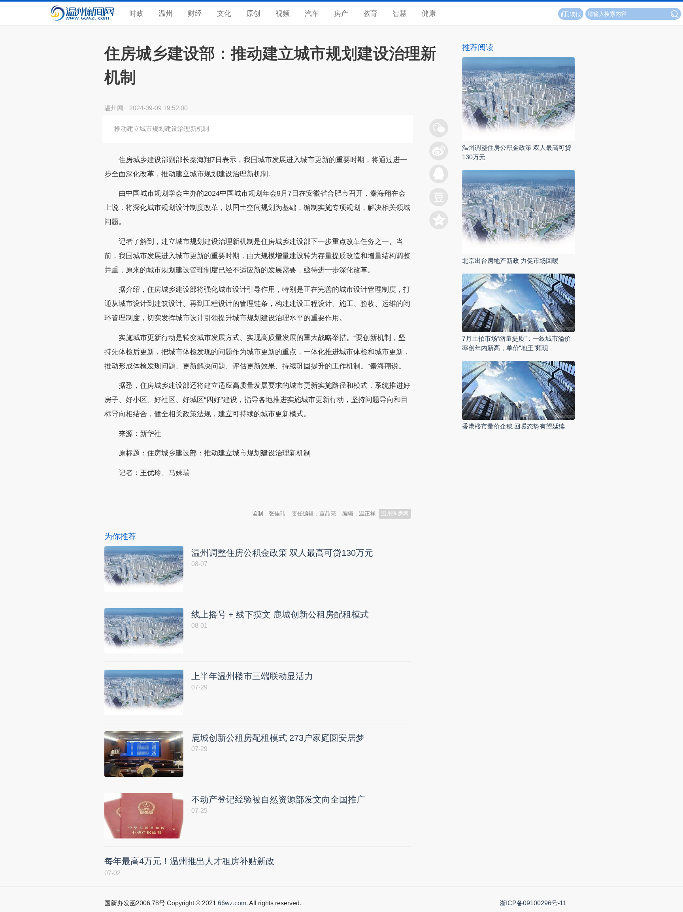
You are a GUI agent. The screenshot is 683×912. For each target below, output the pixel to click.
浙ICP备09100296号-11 (533, 903)
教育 (370, 13)
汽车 (312, 13)
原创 (253, 13)
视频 (282, 13)
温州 (165, 13)
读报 (575, 14)
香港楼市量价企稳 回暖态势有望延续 (513, 426)
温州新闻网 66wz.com (174, 492)
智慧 (399, 13)
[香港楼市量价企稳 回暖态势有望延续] (518, 390)
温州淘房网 (395, 513)
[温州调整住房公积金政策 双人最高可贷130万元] (518, 98)
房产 (341, 13)
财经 (195, 13)
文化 (224, 13)
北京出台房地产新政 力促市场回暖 (510, 260)
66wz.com (232, 903)
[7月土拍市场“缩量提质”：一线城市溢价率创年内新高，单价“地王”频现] (518, 302)
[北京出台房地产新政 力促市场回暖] (518, 211)
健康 (429, 13)
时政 (136, 13)
